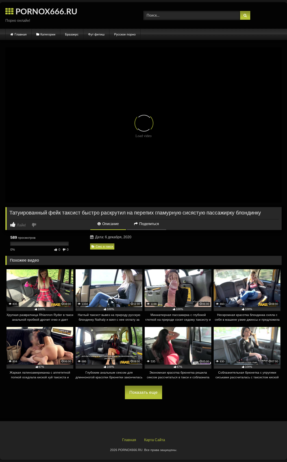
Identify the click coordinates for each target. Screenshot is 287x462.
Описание (110, 224)
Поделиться (148, 224)
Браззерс (71, 34)
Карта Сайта (154, 440)
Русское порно (125, 34)
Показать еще (143, 392)
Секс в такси (104, 246)
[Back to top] (273, 448)
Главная (21, 34)
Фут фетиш (96, 34)
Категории (47, 34)
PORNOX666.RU (45, 12)
